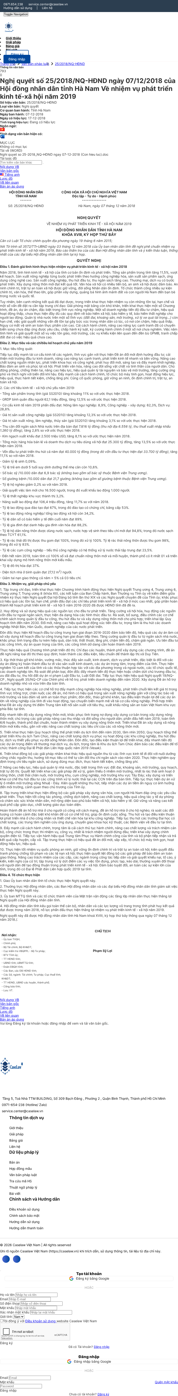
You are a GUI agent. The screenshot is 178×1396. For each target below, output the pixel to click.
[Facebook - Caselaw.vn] (6, 1259)
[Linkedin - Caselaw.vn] (16, 1259)
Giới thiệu (16, 1128)
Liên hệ (47, 8)
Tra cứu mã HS (20, 1181)
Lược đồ (6, 178)
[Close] (0, 1270)
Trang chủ (7, 64)
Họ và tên (7, 1295)
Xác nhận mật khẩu (14, 1312)
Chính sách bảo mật (24, 1215)
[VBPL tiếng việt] (2, 130)
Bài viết (11, 50)
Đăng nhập (101, 1347)
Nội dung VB (9, 167)
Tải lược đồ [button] (8, 158)
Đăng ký (103, 1394)
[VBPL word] (2, 139)
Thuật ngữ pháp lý (23, 1187)
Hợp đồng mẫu (20, 1169)
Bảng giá (16, 1140)
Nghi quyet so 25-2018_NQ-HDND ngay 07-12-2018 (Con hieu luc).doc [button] (54, 154)
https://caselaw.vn (64, 1251)
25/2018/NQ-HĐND (70, 64)
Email (4, 1299)
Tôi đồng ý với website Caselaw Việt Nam (50, 1321)
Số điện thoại (10, 1303)
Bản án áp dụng (12, 186)
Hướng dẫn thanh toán (26, 1228)
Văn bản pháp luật (35, 64)
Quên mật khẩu (166, 1382)
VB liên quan (9, 182)
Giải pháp (16, 1134)
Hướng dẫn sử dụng (17, 8)
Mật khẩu (7, 1308)
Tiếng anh (12, 174)
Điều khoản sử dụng (24, 1209)
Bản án (14, 1162)
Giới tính (6, 1317)
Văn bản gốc (9, 171)
